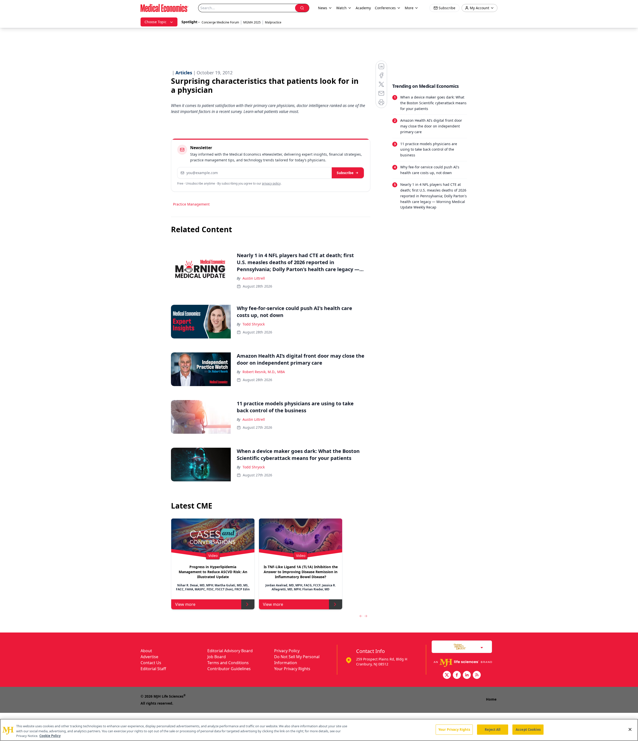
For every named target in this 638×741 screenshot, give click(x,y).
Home (491, 699)
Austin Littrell (253, 278)
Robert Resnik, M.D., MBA (263, 371)
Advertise (149, 656)
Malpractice (273, 22)
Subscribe (345, 172)
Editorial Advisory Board (230, 650)
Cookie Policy (50, 736)
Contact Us (151, 662)
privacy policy (271, 183)
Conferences (385, 7)
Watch (341, 7)
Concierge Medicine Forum (220, 22)
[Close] (630, 729)
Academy (363, 7)
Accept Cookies (528, 729)
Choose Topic (155, 21)
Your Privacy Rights (292, 668)
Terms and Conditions (228, 662)
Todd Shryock (253, 324)
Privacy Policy (287, 650)
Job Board (216, 656)
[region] (319, 730)
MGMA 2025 (252, 22)
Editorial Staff (153, 668)
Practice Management (191, 204)
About (146, 650)
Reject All (492, 729)
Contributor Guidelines (229, 668)
